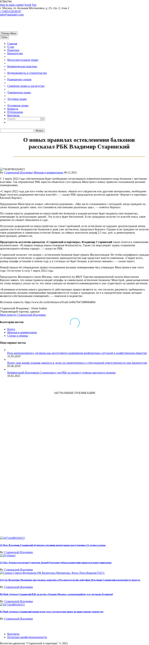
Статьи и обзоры (17, 335)
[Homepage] (27, 29)
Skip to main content (12, 4)
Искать (39, 130)
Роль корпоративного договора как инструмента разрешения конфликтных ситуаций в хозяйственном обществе (77, 353)
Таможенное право (19, 92)
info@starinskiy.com (12, 14)
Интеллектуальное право (22, 59)
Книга (11, 329)
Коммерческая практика (22, 66)
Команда (12, 108)
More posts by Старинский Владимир (23, 314)
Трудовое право (17, 98)
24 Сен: (70, 580)
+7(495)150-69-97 (10, 11)
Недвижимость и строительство (27, 72)
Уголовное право (18, 105)
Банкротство (15, 53)
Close (4, 37)
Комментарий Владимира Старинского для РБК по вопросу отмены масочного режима (61, 372)
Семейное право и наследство (26, 85)
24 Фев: (53, 545)
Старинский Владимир (18, 172)
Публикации (15, 112)
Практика (13, 50)
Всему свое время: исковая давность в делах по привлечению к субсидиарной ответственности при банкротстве (77, 362)
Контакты (13, 115)
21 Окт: (56, 562)
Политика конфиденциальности (27, 637)
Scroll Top (30, 4)
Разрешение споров (19, 79)
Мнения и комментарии (48, 172)
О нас (10, 46)
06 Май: (56, 594)
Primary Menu (8, 33)
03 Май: (51, 611)
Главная (12, 43)
